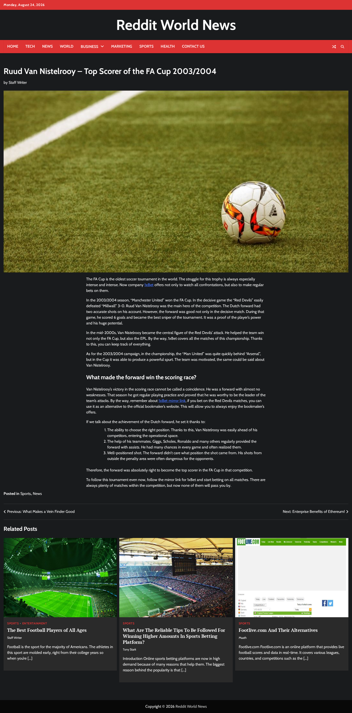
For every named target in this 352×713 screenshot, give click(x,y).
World (67, 46)
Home (12, 46)
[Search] (342, 46)
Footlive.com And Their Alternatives (278, 630)
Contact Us (193, 46)
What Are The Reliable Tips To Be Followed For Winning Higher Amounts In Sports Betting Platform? (174, 636)
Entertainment (34, 623)
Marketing (121, 46)
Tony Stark (129, 649)
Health (168, 46)
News (47, 46)
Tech (30, 46)
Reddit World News (176, 25)
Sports (146, 46)
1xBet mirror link (172, 400)
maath (243, 637)
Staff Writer (18, 82)
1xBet (148, 285)
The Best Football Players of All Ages (47, 630)
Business (89, 46)
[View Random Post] (334, 46)
